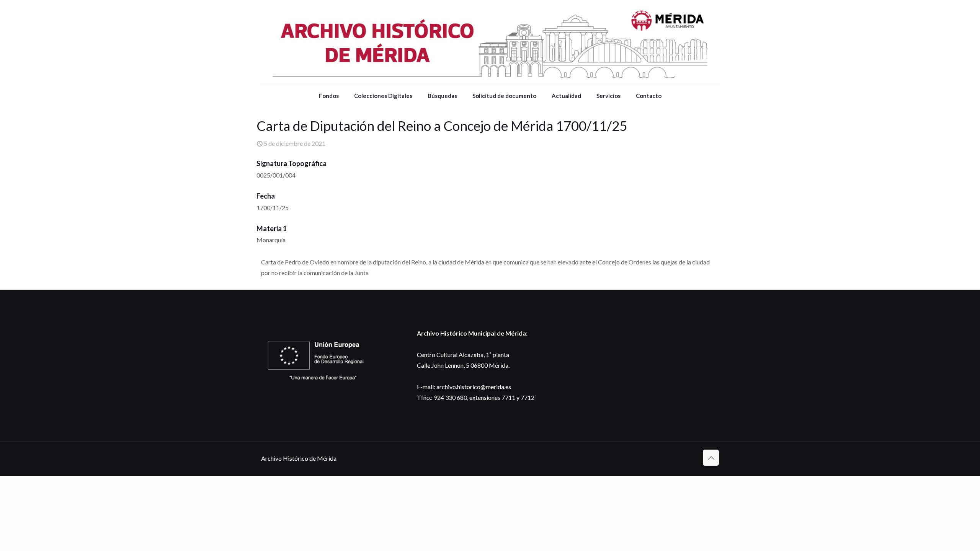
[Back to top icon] (711, 458)
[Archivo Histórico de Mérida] (490, 42)
